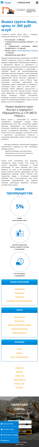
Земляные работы (19, 333)
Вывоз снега (19, 321)
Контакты (19, 387)
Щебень (19, 353)
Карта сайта (19, 444)
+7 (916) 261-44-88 (23, 2)
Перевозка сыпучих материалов (19, 301)
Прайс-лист (19, 376)
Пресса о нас (19, 384)
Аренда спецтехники (19, 282)
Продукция (19, 342)
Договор (19, 372)
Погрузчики (19, 297)
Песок (19, 349)
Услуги (19, 310)
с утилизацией (21, 50)
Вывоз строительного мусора (19, 325)
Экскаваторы (19, 289)
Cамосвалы (19, 293)
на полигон (32, 50)
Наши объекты (19, 380)
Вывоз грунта (19, 317)
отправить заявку (19, 432)
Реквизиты (19, 368)
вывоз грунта (30, 97)
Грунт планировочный (19, 357)
